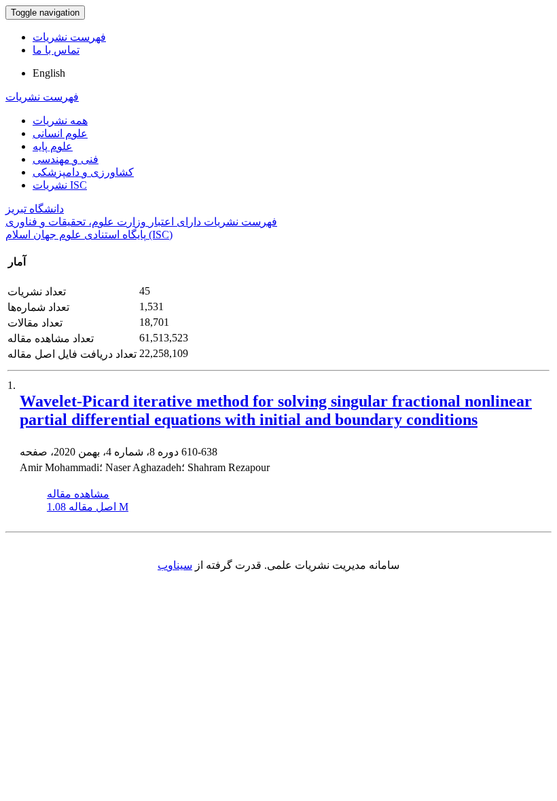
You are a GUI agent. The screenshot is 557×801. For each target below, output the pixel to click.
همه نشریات (60, 120)
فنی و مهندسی (65, 159)
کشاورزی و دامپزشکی (83, 172)
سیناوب (175, 565)
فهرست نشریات (69, 37)
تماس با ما (56, 50)
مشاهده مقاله (78, 494)
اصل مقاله (87, 507)
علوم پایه (53, 146)
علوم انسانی (60, 133)
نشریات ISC (60, 185)
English (49, 73)
